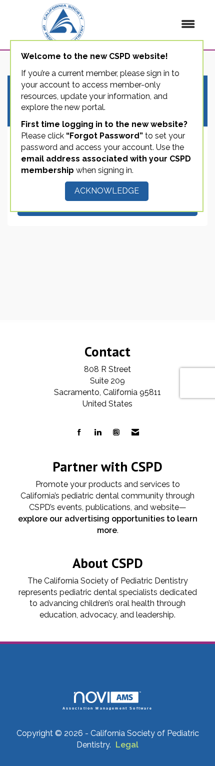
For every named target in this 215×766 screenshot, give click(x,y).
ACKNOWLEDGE (106, 191)
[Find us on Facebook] (79, 432)
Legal (127, 745)
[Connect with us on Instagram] (116, 432)
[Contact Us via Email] (135, 432)
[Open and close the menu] (162, 25)
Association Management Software (107, 708)
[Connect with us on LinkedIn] (98, 432)
